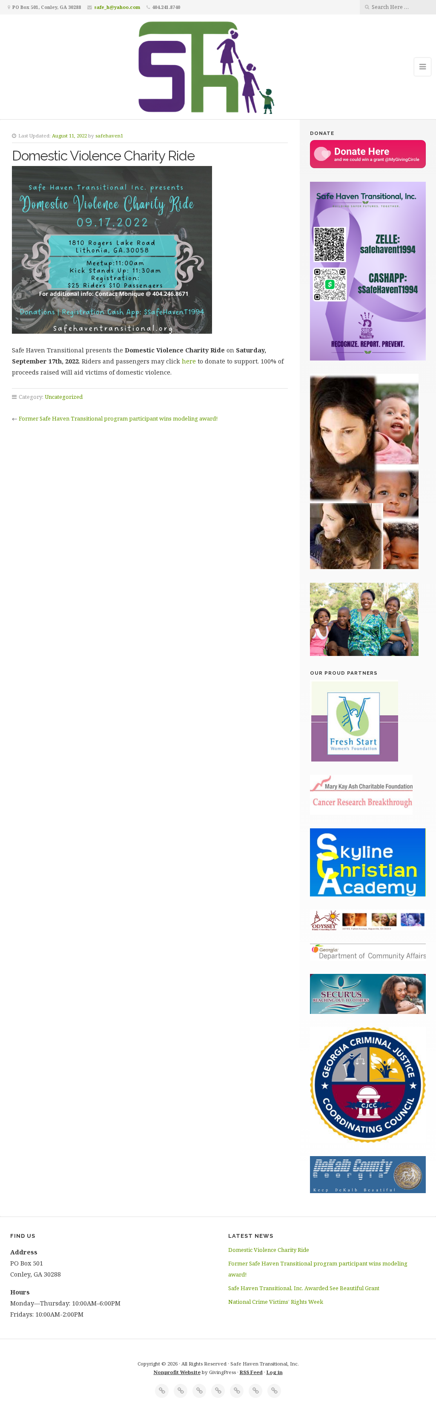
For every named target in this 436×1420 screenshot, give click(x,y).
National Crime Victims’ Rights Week (275, 1301)
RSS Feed (251, 1372)
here (190, 361)
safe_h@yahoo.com (117, 7)
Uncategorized (64, 397)
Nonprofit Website (177, 1372)
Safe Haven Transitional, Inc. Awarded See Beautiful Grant (303, 1288)
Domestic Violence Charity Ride (268, 1250)
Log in (275, 1372)
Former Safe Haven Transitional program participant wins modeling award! (118, 418)
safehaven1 (109, 135)
